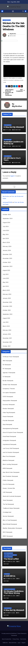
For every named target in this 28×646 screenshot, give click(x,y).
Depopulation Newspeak (10, 400)
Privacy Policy (16, 639)
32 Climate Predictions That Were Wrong (13, 592)
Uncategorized (7, 512)
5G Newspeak (7, 364)
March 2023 (6, 290)
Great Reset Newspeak (9, 436)
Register (23, 642)
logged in (12, 176)
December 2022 (7, 302)
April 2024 (6, 238)
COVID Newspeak (6, 20)
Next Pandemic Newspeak (10, 476)
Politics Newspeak (8, 480)
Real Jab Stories (12, 642)
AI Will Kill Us (9, 576)
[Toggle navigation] (13, 11)
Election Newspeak (8, 408)
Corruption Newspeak (9, 392)
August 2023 (6, 270)
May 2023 (5, 282)
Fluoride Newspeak (8, 420)
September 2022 (7, 314)
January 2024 (7, 250)
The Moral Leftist (11, 559)
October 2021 (6, 346)
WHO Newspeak (7, 532)
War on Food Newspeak (10, 520)
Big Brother (13, 33)
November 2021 (7, 342)
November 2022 (7, 306)
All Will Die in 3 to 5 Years (12, 159)
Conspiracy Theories (9, 388)
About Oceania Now (6, 639)
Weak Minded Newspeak (10, 524)
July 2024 (6, 226)
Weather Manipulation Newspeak (12, 528)
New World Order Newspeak (11, 472)
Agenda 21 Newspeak (9, 372)
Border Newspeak (8, 380)
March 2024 (6, 242)
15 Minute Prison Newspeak (11, 356)
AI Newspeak (6, 376)
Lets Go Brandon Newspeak (11, 452)
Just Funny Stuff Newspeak (11, 448)
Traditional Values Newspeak (11, 508)
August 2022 (6, 318)
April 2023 (6, 286)
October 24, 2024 (10, 561)
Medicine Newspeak (8, 460)
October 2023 (7, 262)
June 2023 (6, 278)
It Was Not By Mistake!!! (14, 127)
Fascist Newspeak (8, 416)
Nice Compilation (19, 90)
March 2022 (6, 326)
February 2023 (7, 294)
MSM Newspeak (7, 468)
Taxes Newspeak (8, 500)
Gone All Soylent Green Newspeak (13, 432)
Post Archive (23, 639)
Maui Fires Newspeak (9, 456)
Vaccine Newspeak (8, 516)
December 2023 (7, 254)
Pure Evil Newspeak (8, 484)
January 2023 (7, 298)
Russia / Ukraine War (9, 488)
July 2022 (5, 322)
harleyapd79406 (7, 202)
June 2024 (6, 230)
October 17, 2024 (10, 612)
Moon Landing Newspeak (10, 464)
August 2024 (6, 222)
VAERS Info (5, 642)
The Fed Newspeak (8, 504)
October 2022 (7, 310)
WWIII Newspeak (8, 536)
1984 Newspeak (7, 360)
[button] (23, 11)
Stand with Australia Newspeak (12, 496)
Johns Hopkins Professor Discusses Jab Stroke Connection (9, 92)
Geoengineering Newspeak (10, 428)
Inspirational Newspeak (9, 444)
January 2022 (7, 334)
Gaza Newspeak (7, 424)
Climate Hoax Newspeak (10, 384)
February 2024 (7, 246)
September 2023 (7, 266)
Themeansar (14, 635)
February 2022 (7, 330)
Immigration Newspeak (9, 440)
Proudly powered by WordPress (9, 633)
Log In (19, 642)
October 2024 (7, 214)
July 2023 (5, 274)
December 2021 (7, 338)
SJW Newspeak (7, 492)
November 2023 (7, 258)
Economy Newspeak (9, 404)
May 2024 (6, 234)
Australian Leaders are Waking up (13, 143)
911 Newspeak (7, 368)
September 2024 (7, 218)
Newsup (23, 633)
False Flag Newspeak (9, 412)
